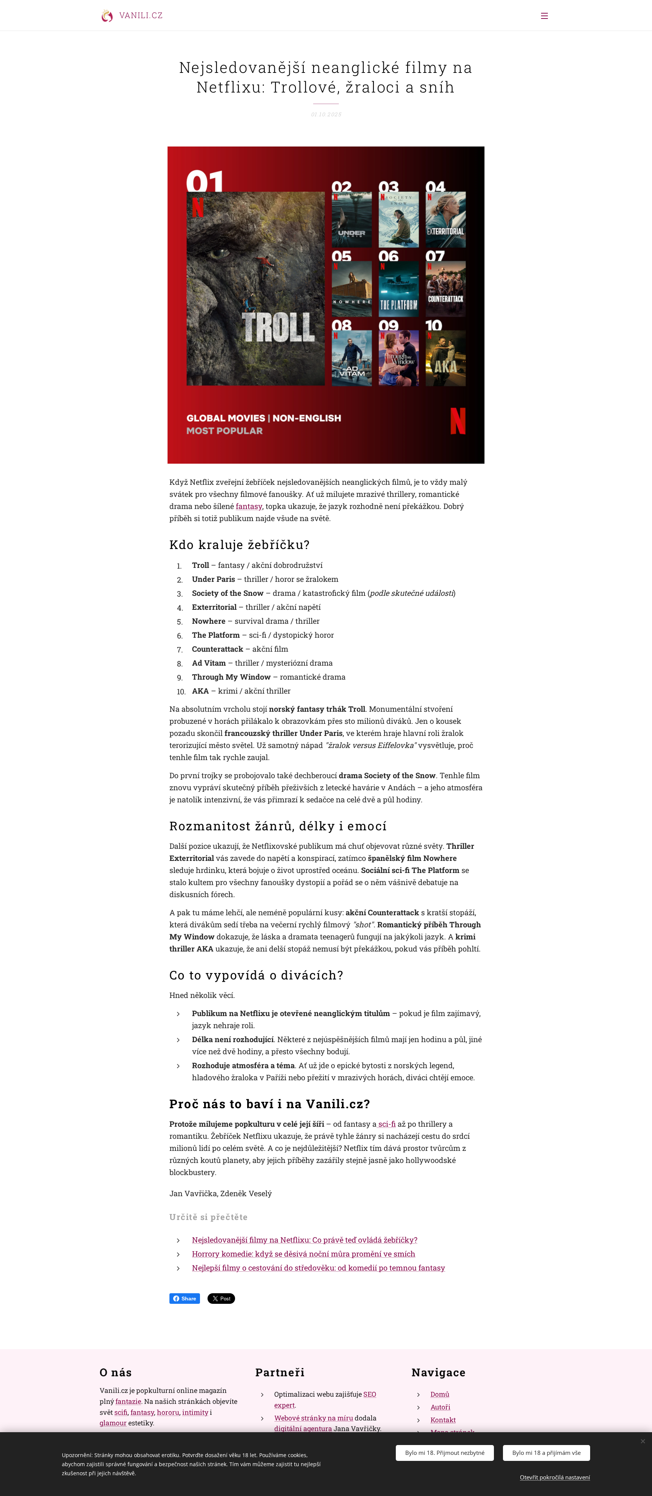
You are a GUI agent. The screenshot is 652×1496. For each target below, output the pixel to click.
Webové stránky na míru (313, 1417)
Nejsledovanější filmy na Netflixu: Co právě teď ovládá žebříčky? (304, 1240)
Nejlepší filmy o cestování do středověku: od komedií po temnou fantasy (318, 1267)
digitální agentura (303, 1428)
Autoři (441, 1406)
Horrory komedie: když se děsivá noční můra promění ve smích (303, 1253)
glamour (113, 1422)
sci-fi (386, 1124)
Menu (546, 15)
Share (188, 1299)
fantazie (128, 1401)
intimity (195, 1412)
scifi (121, 1412)
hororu (168, 1412)
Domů (440, 1394)
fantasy (249, 506)
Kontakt (443, 1419)
